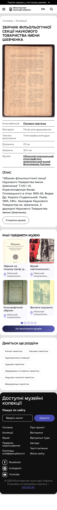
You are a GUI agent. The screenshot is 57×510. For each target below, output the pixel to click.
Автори (34, 443)
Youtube (14, 474)
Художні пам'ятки (14, 364)
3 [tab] (28, 323)
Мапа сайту (37, 453)
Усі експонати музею (28, 328)
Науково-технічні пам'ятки (19, 377)
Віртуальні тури (40, 438)
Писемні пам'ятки (34, 123)
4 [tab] (32, 323)
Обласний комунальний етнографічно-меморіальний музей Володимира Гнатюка (38, 160)
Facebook (15, 462)
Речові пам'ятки (13, 351)
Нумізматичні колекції (17, 358)
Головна (7, 427)
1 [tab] (22, 323)
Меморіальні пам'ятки (17, 384)
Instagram (15, 468)
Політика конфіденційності (13, 452)
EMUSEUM (28, 487)
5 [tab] (35, 323)
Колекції (7, 432)
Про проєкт (37, 427)
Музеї (6, 438)
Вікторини (36, 432)
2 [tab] (25, 323)
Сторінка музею (16, 220)
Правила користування (11, 444)
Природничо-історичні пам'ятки (22, 371)
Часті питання (39, 448)
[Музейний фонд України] (20, 9)
